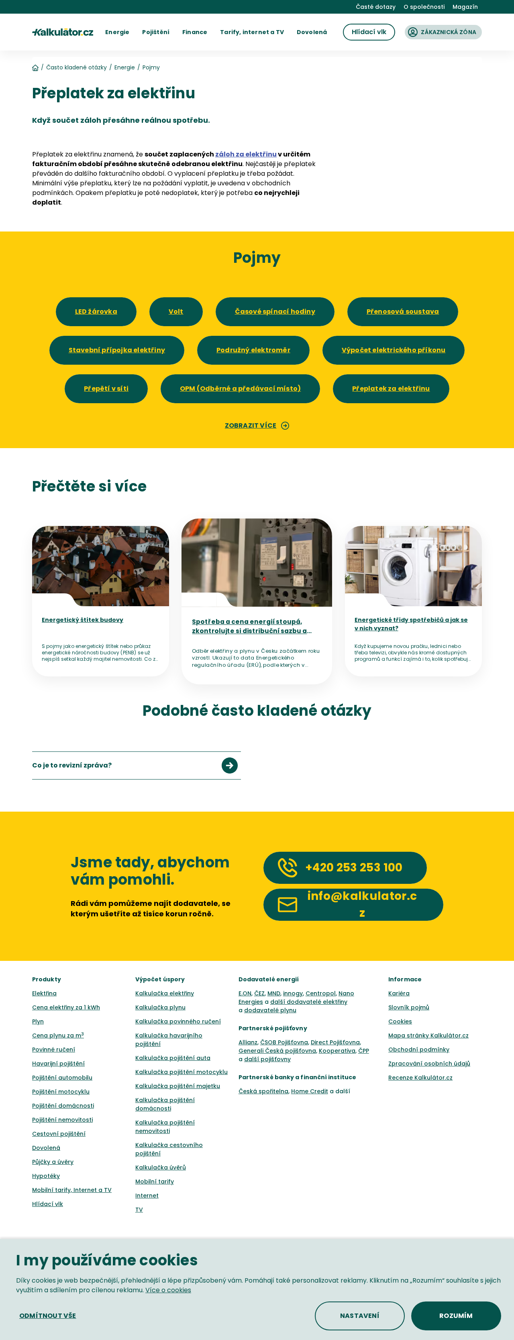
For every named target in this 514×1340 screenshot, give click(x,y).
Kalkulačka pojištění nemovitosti (165, 1127)
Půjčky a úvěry (52, 1162)
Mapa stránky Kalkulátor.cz (428, 1035)
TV (139, 1210)
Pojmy (151, 67)
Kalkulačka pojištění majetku (177, 1086)
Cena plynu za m (58, 1035)
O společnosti (424, 7)
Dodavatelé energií (269, 979)
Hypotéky (46, 1176)
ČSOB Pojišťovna (284, 1042)
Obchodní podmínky (418, 1050)
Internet (147, 1196)
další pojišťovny (267, 1059)
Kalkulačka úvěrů (160, 1167)
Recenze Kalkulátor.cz (420, 1078)
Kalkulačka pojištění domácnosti (165, 1104)
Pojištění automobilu (62, 1078)
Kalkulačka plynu (160, 1007)
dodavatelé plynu (270, 1010)
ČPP (363, 1051)
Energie (124, 67)
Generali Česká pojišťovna (277, 1051)
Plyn (38, 1021)
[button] (117, 32)
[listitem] (136, 765)
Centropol (321, 993)
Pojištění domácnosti (63, 1106)
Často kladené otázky (76, 67)
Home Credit (309, 1091)
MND (273, 993)
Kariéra (399, 993)
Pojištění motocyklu (61, 1092)
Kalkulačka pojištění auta (172, 1058)
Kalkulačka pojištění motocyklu (181, 1072)
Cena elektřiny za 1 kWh (66, 1007)
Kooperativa (337, 1051)
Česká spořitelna (263, 1091)
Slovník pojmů (408, 1007)
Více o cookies (168, 1290)
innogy (293, 993)
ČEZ (259, 993)
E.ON (245, 993)
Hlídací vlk (47, 1204)
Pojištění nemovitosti (62, 1120)
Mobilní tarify (154, 1182)
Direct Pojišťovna (335, 1042)
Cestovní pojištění (59, 1134)
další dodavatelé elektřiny (308, 1002)
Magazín (465, 7)
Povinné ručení (53, 1050)
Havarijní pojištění (58, 1064)
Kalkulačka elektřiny (164, 993)
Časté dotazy (376, 7)
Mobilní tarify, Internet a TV (72, 1190)
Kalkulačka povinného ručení (178, 1021)
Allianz (248, 1042)
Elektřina (44, 993)
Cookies (400, 1021)
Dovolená (46, 1148)
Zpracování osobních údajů (429, 1064)
